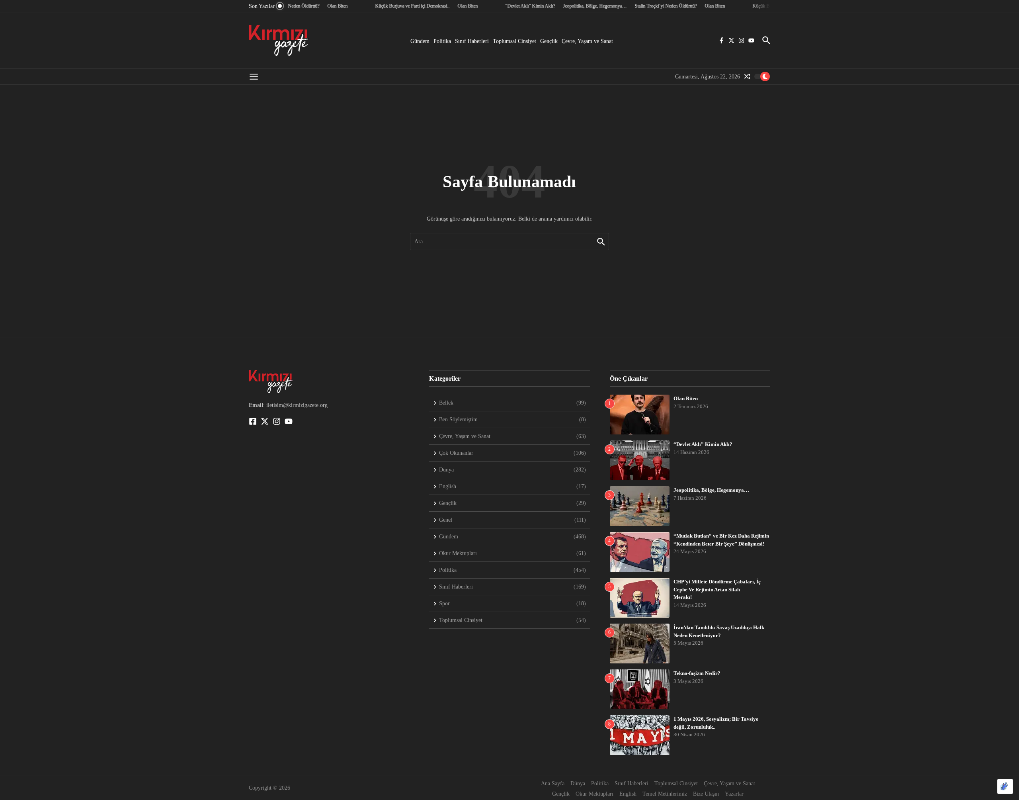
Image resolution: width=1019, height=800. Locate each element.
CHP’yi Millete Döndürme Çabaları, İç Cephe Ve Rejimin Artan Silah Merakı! (717, 589)
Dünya (577, 783)
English (627, 794)
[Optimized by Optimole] (1005, 786)
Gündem (419, 41)
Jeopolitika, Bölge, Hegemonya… (711, 490)
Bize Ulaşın (706, 794)
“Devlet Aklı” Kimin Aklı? (702, 444)
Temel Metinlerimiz (664, 794)
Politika (442, 41)
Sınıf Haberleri (472, 41)
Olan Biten (685, 398)
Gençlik (549, 41)
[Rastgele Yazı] (747, 76)
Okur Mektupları (594, 794)
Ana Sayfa (552, 783)
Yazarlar (734, 794)
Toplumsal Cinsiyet (514, 41)
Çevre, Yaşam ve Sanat (587, 41)
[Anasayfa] (278, 40)
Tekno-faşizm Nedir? (696, 673)
